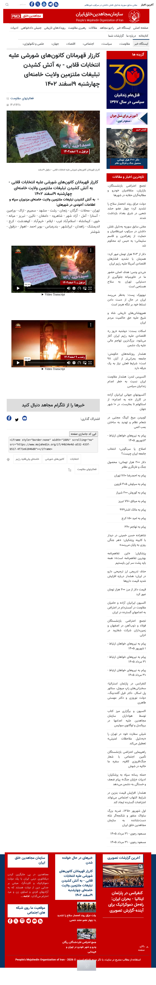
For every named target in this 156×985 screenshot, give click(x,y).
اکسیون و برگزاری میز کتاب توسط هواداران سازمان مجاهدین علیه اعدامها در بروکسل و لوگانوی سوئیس (126, 718)
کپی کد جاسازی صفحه (83, 434)
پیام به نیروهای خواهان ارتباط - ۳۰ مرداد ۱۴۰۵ (126, 673)
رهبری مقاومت (77, 28)
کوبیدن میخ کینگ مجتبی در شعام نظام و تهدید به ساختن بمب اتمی (126, 422)
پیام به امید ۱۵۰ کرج (134, 518)
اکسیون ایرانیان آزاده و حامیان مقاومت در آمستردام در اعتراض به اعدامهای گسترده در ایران (126, 608)
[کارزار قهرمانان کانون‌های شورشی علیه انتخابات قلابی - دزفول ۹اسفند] (53, 137)
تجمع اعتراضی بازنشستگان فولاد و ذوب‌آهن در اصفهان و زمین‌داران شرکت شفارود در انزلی (126, 628)
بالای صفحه (142, 947)
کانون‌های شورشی (54, 459)
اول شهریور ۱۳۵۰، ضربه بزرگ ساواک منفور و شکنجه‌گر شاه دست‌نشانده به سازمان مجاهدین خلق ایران (126, 818)
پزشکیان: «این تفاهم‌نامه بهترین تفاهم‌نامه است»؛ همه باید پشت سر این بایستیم (126, 558)
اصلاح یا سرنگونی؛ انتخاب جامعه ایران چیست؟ (126, 451)
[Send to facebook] (9, 418)
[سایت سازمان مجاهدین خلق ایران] (76, 16)
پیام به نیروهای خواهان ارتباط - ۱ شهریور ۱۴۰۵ (126, 646)
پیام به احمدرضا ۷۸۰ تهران (130, 475)
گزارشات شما (116, 36)
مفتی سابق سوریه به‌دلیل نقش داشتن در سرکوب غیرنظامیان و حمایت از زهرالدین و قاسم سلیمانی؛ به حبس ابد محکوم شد (126, 236)
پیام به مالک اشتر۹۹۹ (133, 510)
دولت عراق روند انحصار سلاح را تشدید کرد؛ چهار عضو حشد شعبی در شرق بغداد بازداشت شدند (126, 211)
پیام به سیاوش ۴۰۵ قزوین (130, 484)
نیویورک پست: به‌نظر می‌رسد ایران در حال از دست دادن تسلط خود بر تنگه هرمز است (126, 300)
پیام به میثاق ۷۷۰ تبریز (132, 501)
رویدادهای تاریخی (54, 28)
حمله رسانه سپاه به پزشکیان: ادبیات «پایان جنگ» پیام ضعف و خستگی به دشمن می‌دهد (126, 780)
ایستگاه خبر (124, 28)
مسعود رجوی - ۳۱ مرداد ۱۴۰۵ (128, 833)
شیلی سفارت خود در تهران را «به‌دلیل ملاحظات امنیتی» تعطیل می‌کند (126, 739)
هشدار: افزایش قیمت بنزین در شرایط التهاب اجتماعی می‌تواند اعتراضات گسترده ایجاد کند (126, 798)
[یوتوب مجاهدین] (43, 4)
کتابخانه (143, 36)
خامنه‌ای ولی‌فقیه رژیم (27, 459)
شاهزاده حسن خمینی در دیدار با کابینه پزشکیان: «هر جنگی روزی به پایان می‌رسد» (126, 540)
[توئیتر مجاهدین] (37, 4)
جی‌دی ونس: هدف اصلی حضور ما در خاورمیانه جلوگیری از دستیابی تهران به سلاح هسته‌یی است (126, 279)
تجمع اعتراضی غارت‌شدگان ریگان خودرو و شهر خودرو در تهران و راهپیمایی (80, 947)
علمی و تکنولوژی (33, 44)
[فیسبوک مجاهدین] (31, 4)
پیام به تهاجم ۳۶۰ (135, 527)
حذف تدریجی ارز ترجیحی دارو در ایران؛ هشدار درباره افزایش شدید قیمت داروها (126, 576)
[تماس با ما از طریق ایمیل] (34, 921)
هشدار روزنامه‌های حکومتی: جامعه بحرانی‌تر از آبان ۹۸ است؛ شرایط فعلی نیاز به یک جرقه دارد (126, 361)
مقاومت (124, 44)
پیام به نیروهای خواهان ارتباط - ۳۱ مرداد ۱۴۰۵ (126, 659)
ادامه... (25, 896)
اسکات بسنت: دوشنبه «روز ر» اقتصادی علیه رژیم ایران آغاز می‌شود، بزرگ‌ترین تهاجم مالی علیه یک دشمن (126, 338)
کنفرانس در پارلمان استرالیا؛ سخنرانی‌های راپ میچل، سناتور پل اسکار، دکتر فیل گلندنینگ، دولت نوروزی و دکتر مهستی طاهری (126, 693)
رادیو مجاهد (107, 28)
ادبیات (14, 28)
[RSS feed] (56, 4)
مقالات (93, 28)
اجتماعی (88, 44)
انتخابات (74, 459)
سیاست (106, 44)
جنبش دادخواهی (31, 28)
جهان (55, 44)
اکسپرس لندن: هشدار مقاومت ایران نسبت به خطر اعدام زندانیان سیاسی (126, 382)
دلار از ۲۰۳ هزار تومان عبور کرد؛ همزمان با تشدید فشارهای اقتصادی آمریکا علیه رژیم (99, 5)
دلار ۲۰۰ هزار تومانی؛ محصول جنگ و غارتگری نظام (126, 465)
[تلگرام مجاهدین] (50, 4)
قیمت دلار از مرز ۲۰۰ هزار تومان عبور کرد (126, 592)
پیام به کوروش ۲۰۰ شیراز (131, 492)
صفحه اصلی (140, 28)
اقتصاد (70, 44)
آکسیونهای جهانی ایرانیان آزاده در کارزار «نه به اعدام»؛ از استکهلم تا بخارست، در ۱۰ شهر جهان (126, 402)
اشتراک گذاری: (90, 419)
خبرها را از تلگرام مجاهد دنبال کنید (53, 405)
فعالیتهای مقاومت (22, 98)
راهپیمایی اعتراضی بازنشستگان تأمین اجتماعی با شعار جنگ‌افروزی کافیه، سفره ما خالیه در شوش (126, 759)
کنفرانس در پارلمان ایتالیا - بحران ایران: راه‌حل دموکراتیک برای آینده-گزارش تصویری (126, 902)
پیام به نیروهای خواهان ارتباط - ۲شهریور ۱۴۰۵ (126, 438)
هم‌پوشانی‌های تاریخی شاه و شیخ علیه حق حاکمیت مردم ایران (126, 318)
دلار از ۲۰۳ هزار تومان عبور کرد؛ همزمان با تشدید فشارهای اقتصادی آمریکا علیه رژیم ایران (126, 259)
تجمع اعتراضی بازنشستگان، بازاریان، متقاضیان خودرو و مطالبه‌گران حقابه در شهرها (126, 191)
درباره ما (131, 36)
